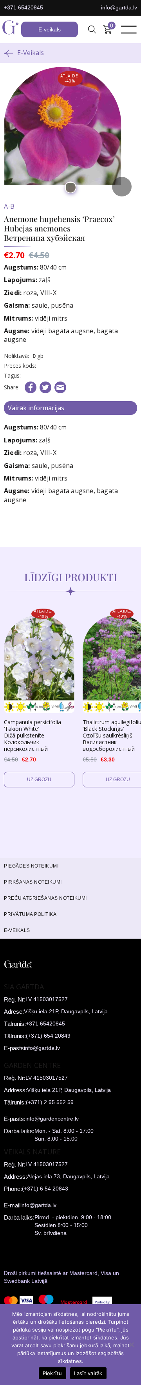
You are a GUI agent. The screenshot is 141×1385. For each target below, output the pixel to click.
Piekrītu (52, 1373)
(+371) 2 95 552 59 (50, 1102)
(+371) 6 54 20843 (45, 1188)
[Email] (60, 387)
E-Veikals (30, 52)
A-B (9, 206)
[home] (10, 29)
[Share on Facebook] (30, 387)
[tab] (70, 408)
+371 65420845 (23, 7)
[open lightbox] (70, 133)
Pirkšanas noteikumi (33, 882)
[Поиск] (92, 29)
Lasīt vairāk (88, 1373)
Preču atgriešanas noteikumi (45, 898)
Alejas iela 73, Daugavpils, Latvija (68, 1176)
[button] (92, 29)
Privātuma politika (30, 914)
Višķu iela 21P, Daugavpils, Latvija (66, 1011)
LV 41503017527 (46, 999)
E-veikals (49, 29)
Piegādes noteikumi (31, 866)
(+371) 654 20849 (48, 1036)
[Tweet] (45, 387)
